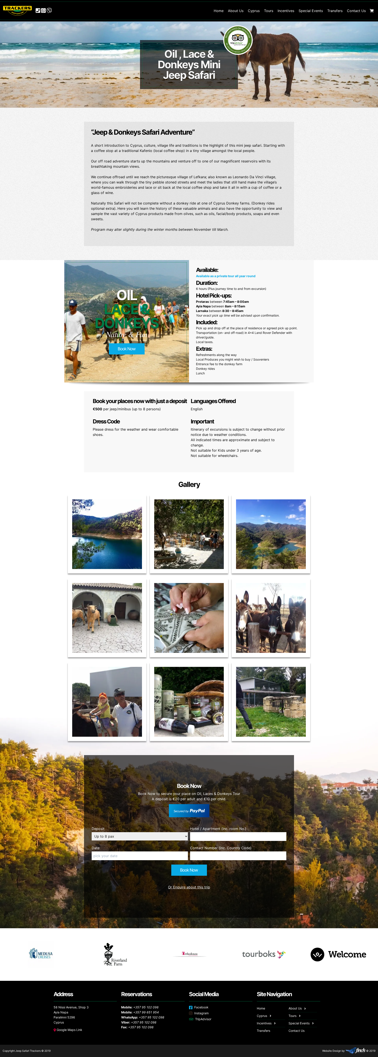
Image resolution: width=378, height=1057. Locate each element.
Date (96, 848)
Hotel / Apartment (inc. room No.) (218, 828)
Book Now (127, 348)
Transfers (335, 11)
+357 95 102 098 (146, 1007)
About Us (235, 11)
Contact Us (356, 11)
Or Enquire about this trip (189, 887)
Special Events (311, 11)
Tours (268, 11)
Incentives (286, 11)
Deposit (98, 828)
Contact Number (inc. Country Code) (221, 848)
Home (219, 11)
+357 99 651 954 (146, 1012)
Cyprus (254, 11)
